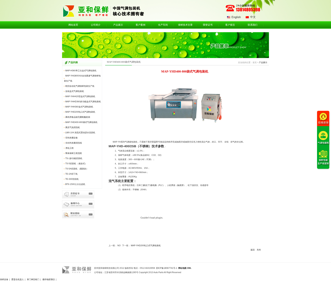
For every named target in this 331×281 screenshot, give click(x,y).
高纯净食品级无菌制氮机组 (77, 117)
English (236, 17)
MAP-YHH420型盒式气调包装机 (80, 96)
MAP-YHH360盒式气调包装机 (79, 107)
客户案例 (140, 25)
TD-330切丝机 (72, 179)
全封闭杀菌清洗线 (73, 143)
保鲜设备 (4, 279)
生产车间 (163, 25)
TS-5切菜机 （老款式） (76, 163)
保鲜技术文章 (185, 25)
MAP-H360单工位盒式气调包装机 (80, 70)
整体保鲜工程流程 (73, 153)
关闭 (259, 250)
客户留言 (230, 25)
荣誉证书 (208, 25)
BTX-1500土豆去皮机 (75, 184)
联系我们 (252, 25)
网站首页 (73, 25)
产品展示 (118, 25)
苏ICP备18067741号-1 (166, 268)
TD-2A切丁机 (71, 174)
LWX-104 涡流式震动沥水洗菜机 (80, 132)
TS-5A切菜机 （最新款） (76, 169)
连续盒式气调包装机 (74, 91)
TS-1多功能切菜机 (73, 158)
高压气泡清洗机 (72, 127)
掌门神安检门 (33, 279)
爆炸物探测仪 (48, 279)
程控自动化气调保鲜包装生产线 (79, 86)
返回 (252, 250)
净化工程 (69, 148)
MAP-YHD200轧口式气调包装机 (80, 112)
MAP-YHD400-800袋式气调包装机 (81, 122)
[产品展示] (165, 57)
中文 (253, 16)
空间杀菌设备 (71, 138)
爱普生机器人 (17, 279)
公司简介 (96, 25)
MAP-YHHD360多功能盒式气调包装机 (83, 101)
